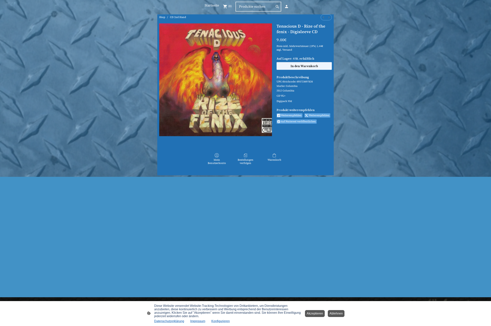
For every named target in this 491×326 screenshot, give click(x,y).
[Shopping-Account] (286, 6)
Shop (162, 17)
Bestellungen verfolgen (245, 161)
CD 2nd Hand (178, 17)
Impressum (197, 321)
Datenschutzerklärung (169, 321)
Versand (287, 50)
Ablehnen (336, 313)
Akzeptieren (315, 313)
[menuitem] (323, 17)
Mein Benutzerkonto (217, 161)
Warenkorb (274, 160)
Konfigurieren (220, 321)
